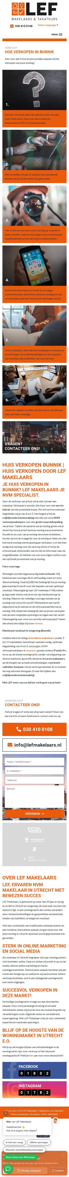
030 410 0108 (23, 26)
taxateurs (31, 650)
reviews (38, 623)
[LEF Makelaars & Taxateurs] (34, 12)
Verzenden (32, 813)
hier (31, 1055)
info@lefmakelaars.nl (37, 745)
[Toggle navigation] (60, 34)
